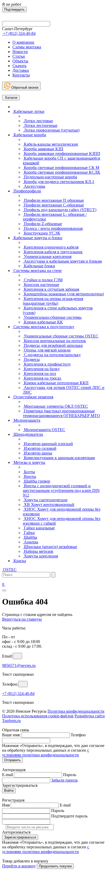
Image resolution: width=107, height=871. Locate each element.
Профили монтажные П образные (53, 200)
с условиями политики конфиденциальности (45, 752)
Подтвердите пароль (69, 816)
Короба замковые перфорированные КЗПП (61, 153)
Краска (19, 560)
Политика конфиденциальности (76, 711)
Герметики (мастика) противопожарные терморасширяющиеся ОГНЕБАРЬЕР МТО (61, 413)
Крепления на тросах (42, 378)
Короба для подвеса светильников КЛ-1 (58, 181)
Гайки (29, 532)
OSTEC (9, 569)
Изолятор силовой (39, 448)
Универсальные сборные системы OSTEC (60, 336)
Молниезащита (26, 420)
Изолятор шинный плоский (48, 443)
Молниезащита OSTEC (44, 429)
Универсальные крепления (47, 256)
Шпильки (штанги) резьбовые (50, 546)
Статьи (18, 56)
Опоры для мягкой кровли (47, 350)
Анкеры (30, 542)
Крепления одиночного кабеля (50, 247)
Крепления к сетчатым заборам (51, 289)
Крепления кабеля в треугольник (53, 252)
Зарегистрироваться (20, 837)
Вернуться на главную (22, 619)
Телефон (78, 735)
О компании (23, 42)
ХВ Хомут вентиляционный (48, 504)
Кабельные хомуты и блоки (37, 238)
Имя (6, 805)
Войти (9, 790)
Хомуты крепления (40, 556)
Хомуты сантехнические (45, 500)
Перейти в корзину (19, 866)
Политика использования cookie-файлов (37, 716)
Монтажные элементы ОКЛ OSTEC (55, 406)
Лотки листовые (38, 121)
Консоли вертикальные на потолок (54, 341)
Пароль (69, 774)
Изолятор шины (37, 453)
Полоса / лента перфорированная (53, 228)
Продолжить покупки (55, 866)
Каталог (11, 98)
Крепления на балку (41, 369)
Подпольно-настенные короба (50, 177)
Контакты (21, 75)
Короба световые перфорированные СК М (61, 167)
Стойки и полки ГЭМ (43, 280)
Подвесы (31, 359)
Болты (29, 472)
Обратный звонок (24, 87)
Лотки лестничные (40, 125)
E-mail (7, 774)
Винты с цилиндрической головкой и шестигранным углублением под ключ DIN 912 (61, 490)
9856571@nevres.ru (19, 665)
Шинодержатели (27, 434)
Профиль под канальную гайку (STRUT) (59, 209)
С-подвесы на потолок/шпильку (52, 355)
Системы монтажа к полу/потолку (43, 326)
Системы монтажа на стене (37, 270)
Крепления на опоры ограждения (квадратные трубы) (53, 301)
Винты (29, 476)
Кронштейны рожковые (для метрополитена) (63, 294)
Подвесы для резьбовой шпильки (53, 345)
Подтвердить (14, 9)
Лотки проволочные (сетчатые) (51, 130)
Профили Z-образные (42, 224)
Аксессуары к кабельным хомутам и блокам (62, 261)
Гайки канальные (39, 528)
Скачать (19, 65)
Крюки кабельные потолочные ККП (56, 383)
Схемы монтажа (26, 47)
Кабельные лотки (28, 111)
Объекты (20, 61)
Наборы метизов (38, 551)
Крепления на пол (39, 373)
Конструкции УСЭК (41, 233)
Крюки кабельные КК (43, 322)
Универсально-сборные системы (52, 317)
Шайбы (30, 537)
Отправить (12, 760)
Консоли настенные (41, 284)
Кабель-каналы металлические (50, 144)
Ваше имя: (11, 735)
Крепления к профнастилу (47, 364)
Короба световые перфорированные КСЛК (61, 172)
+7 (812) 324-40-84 (18, 693)
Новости (20, 51)
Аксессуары (34, 186)
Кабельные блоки (39, 266)
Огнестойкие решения (32, 397)
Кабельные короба (29, 135)
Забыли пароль (64, 780)
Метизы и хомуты (28, 462)
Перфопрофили (26, 191)
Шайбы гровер (36, 481)
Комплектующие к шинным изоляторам (59, 458)
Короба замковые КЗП (43, 149)
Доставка (20, 70)
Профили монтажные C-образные (53, 205)
